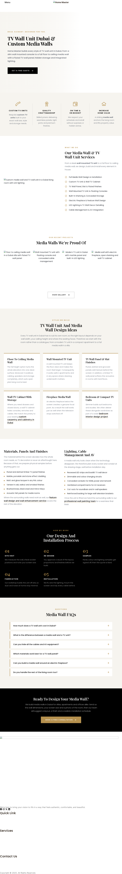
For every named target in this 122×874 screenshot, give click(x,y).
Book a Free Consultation (59, 720)
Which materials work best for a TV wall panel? (35, 653)
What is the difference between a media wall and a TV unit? (42, 635)
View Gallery (59, 295)
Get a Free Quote (21, 71)
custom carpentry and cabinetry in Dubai (20, 419)
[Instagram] (4, 809)
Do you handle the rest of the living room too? (35, 672)
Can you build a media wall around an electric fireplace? (40, 663)
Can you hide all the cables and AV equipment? (36, 644)
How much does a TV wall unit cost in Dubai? (34, 625)
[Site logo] (61, 2)
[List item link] (59, 820)
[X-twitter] (6, 809)
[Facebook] (1, 809)
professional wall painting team (80, 501)
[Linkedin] (9, 809)
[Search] (119, 2)
